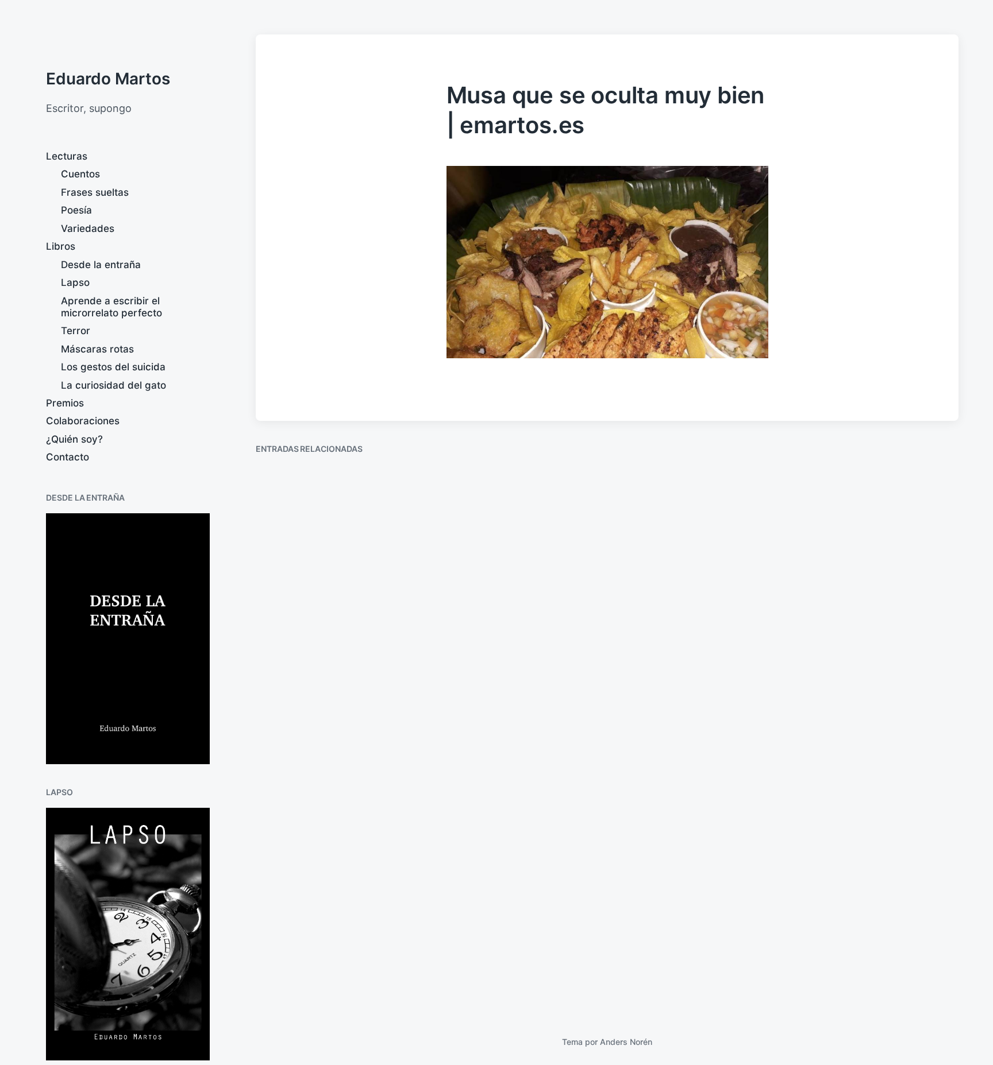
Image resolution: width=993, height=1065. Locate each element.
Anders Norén (626, 1042)
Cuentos (80, 174)
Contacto (67, 457)
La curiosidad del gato (113, 385)
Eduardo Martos (108, 78)
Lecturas (66, 156)
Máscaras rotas (97, 349)
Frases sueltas (95, 192)
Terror (75, 330)
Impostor (836, 722)
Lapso (75, 282)
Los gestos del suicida (113, 367)
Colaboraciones (83, 421)
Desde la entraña (101, 264)
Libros (60, 246)
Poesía (76, 210)
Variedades (87, 228)
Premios (65, 403)
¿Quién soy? (74, 439)
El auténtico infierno (504, 603)
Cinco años (297, 973)
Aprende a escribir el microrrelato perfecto (111, 307)
